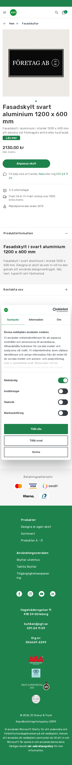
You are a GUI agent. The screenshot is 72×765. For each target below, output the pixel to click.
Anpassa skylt (26, 163)
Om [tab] (59, 319)
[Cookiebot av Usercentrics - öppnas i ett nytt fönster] (52, 310)
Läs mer (11, 138)
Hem (11, 23)
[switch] (63, 391)
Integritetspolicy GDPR (42, 721)
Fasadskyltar (30, 23)
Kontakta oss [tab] (13, 289)
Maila (42, 174)
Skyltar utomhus (28, 559)
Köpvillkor (21, 721)
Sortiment (28, 533)
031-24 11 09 (36, 628)
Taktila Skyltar (27, 566)
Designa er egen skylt (36, 526)
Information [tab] (36, 319)
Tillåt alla (36, 428)
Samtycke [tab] (13, 319)
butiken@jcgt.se (36, 624)
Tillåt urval (36, 440)
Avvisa (36, 451)
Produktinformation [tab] (18, 233)
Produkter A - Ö (32, 540)
